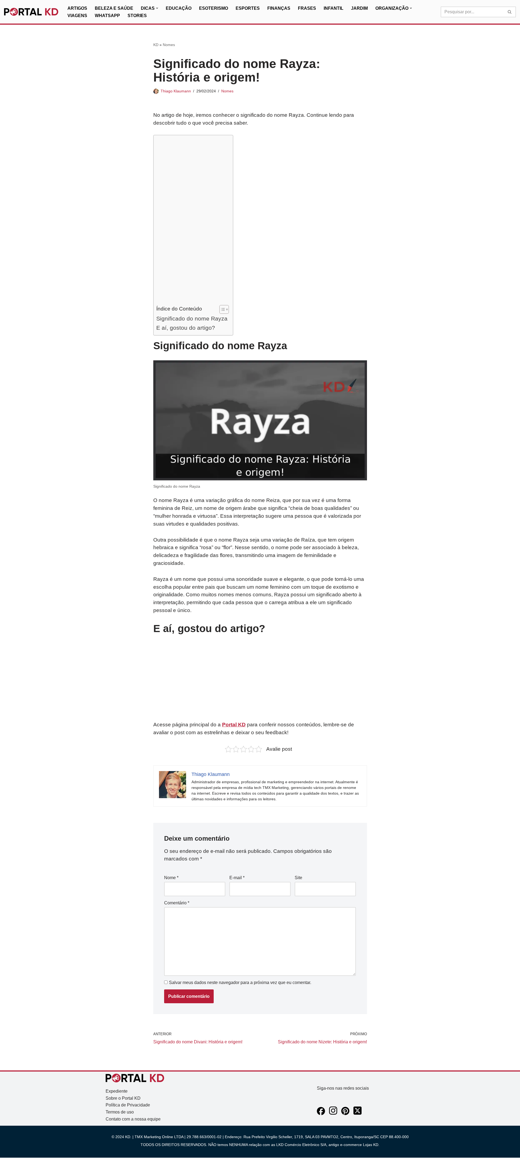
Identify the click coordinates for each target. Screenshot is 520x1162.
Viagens (77, 15)
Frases (307, 8)
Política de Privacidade (128, 1105)
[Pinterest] (345, 1113)
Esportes (248, 8)
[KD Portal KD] (31, 12)
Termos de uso (120, 1112)
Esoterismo (213, 8)
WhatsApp (107, 15)
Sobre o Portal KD (123, 1098)
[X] (357, 1113)
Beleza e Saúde (114, 8)
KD (155, 45)
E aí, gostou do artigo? (185, 328)
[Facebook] (321, 1113)
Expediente (117, 1091)
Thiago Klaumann (176, 91)
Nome (171, 877)
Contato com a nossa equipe (133, 1119)
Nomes (169, 45)
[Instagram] (333, 1113)
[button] (157, 8)
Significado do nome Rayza (191, 318)
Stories (137, 15)
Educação (178, 8)
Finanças (278, 8)
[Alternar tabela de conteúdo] (221, 309)
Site (298, 877)
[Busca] (510, 12)
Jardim (359, 8)
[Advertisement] (191, 221)
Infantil (333, 8)
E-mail (237, 877)
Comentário (176, 903)
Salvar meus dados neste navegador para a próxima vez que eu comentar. (240, 982)
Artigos (77, 8)
